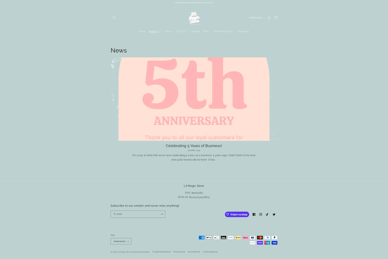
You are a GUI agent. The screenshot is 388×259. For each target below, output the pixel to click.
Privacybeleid (179, 252)
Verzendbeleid (194, 252)
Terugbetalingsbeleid (161, 252)
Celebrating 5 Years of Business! (194, 146)
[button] (114, 17)
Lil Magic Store (124, 252)
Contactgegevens (210, 252)
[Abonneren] (161, 214)
